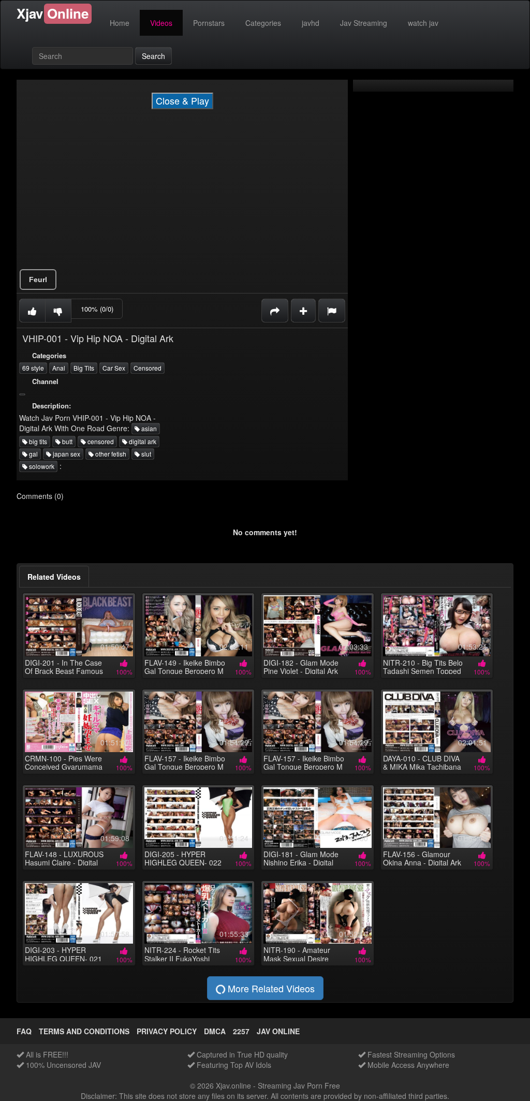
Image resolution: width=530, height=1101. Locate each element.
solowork (40, 466)
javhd (310, 23)
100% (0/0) (97, 309)
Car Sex (113, 367)
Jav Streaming (363, 23)
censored (100, 441)
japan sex (65, 453)
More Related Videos (270, 988)
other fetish (110, 453)
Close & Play (182, 100)
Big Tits (83, 367)
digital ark (141, 441)
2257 (241, 1031)
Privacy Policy (167, 1031)
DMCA (215, 1031)
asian (148, 428)
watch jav (423, 23)
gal (32, 453)
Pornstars (209, 23)
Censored (147, 367)
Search (153, 56)
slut (145, 453)
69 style (33, 367)
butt (66, 441)
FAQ (24, 1031)
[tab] (54, 577)
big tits (37, 441)
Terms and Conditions (84, 1031)
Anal (58, 367)
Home (119, 23)
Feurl (38, 279)
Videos (161, 23)
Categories (263, 23)
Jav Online (278, 1031)
